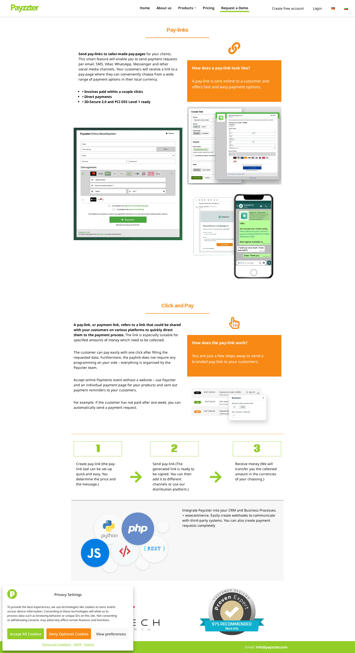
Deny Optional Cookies (68, 633)
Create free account (288, 8)
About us (163, 8)
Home (145, 8)
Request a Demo (234, 8)
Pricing (208, 8)
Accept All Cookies (25, 633)
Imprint (89, 644)
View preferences (111, 633)
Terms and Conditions (56, 644)
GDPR (77, 644)
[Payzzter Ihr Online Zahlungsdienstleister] (25, 8)
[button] (195, 8)
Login (317, 8)
